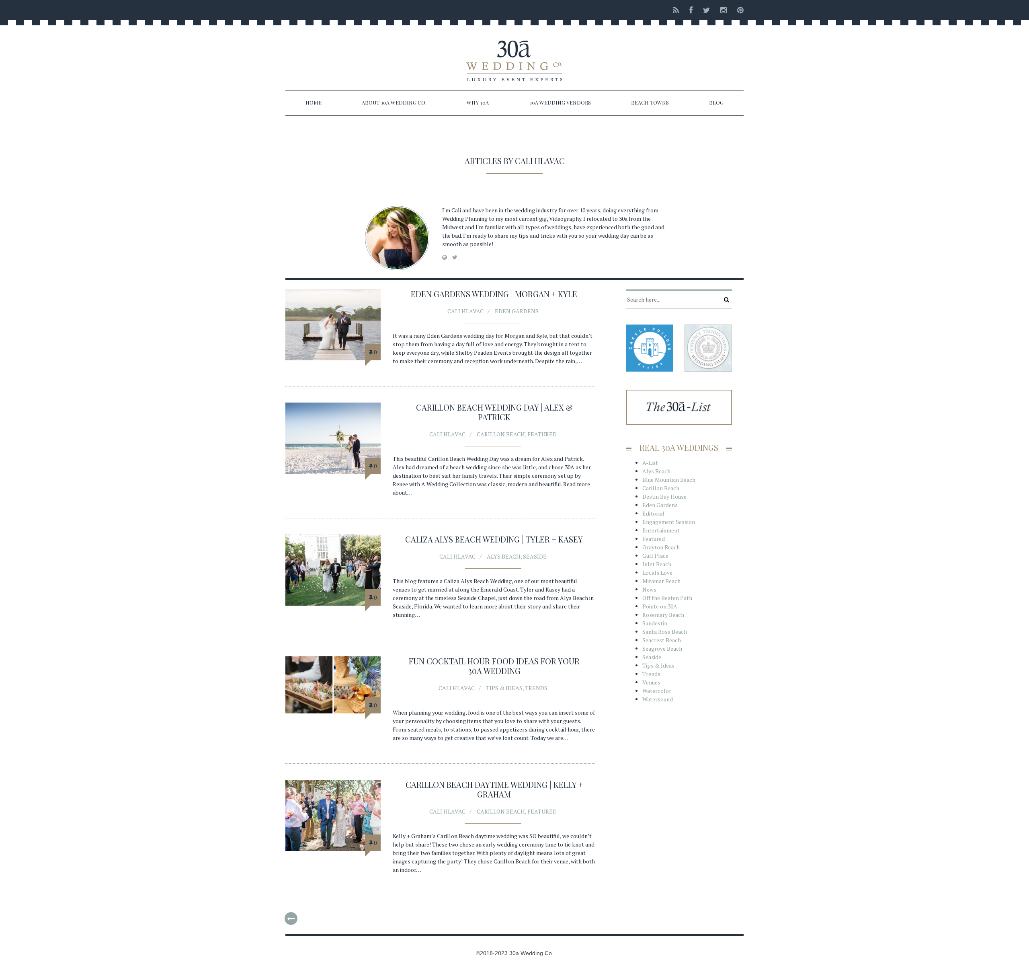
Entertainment (661, 530)
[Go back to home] (514, 54)
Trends (536, 688)
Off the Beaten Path (667, 598)
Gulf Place (655, 555)
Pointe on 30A (659, 606)
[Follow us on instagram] (723, 10)
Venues (651, 682)
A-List (650, 463)
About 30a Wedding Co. (394, 102)
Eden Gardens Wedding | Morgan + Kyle (494, 293)
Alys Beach (504, 556)
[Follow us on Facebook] (691, 10)
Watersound (657, 699)
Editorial (653, 513)
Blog (716, 102)
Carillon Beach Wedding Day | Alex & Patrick (494, 412)
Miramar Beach (661, 581)
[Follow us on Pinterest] (738, 10)
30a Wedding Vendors (560, 102)
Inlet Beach (656, 564)
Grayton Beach (661, 547)
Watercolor (656, 691)
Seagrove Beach (662, 648)
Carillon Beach (501, 434)
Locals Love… (660, 572)
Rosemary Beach (663, 615)
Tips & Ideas (504, 688)
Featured (542, 434)
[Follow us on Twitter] (706, 10)
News (649, 589)
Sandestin (654, 623)
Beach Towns (650, 102)
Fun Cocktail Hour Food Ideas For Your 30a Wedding (494, 666)
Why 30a (478, 102)
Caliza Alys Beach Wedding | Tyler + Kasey (494, 539)
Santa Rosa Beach (664, 631)
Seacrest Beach (661, 640)
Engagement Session (668, 522)
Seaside (535, 556)
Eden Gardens (517, 311)
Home (313, 102)
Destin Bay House (664, 496)
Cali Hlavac (465, 311)
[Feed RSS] (676, 10)
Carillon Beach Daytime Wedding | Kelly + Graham (494, 789)
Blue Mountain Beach (668, 479)
